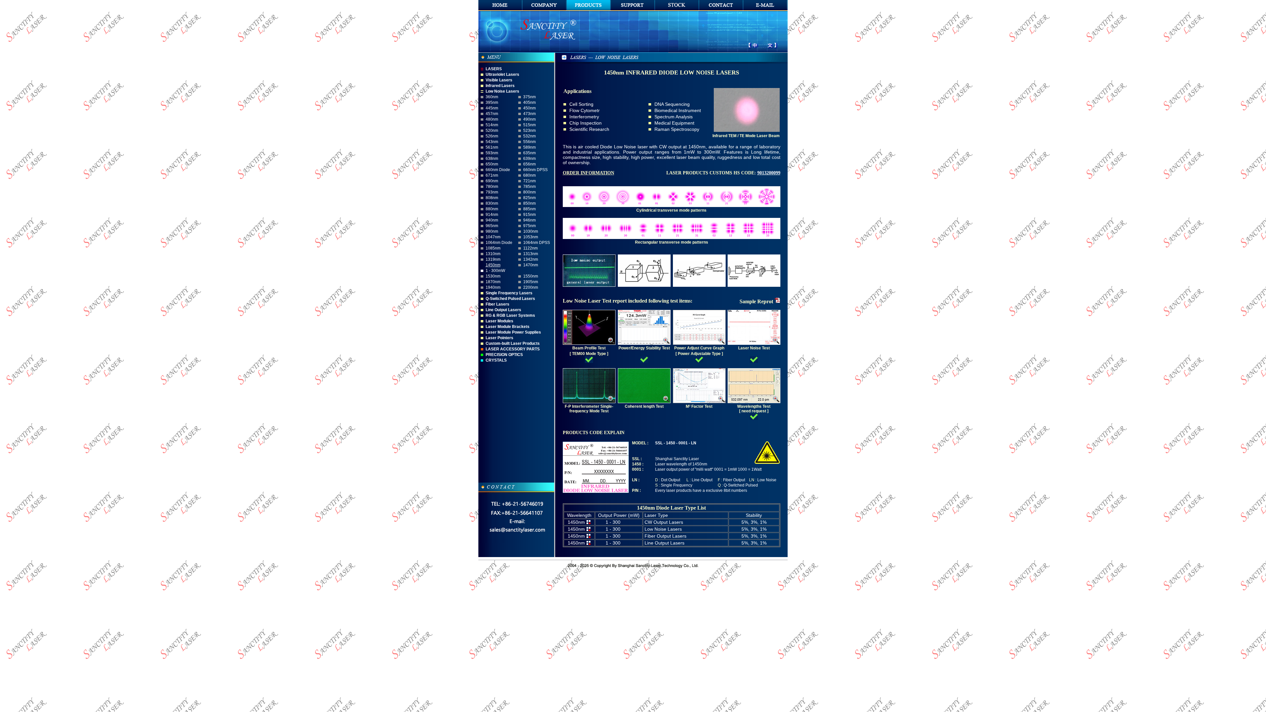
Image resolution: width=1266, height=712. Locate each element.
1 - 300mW (495, 270)
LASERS (494, 69)
